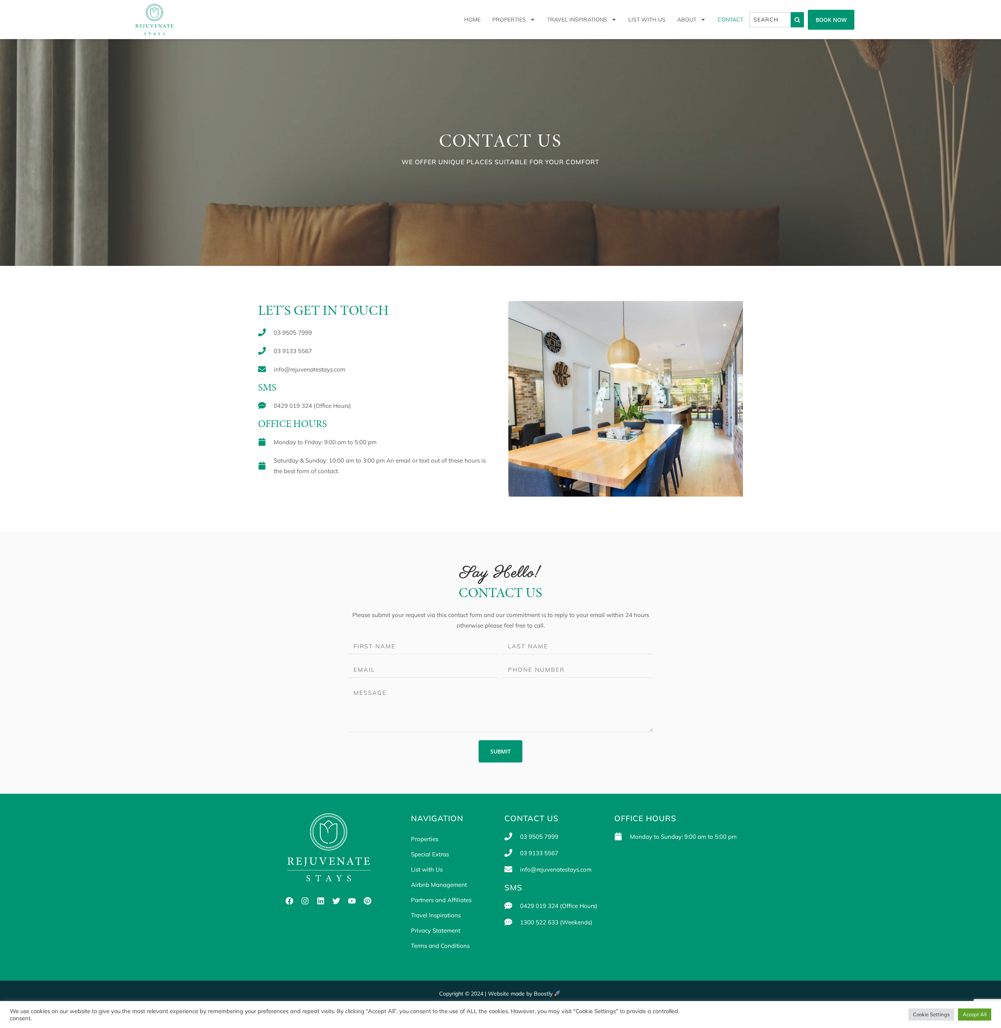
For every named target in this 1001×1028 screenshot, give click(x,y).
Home (472, 19)
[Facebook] (289, 901)
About (686, 19)
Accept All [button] (975, 1014)
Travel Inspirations (577, 19)
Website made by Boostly (521, 993)
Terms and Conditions (440, 945)
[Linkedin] (321, 901)
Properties (509, 19)
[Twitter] (336, 901)
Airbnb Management (439, 884)
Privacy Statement (435, 930)
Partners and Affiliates (441, 900)
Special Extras (430, 854)
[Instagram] (305, 901)
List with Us (647, 19)
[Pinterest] (367, 901)
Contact (730, 19)
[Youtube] (352, 901)
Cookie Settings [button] (931, 1014)
